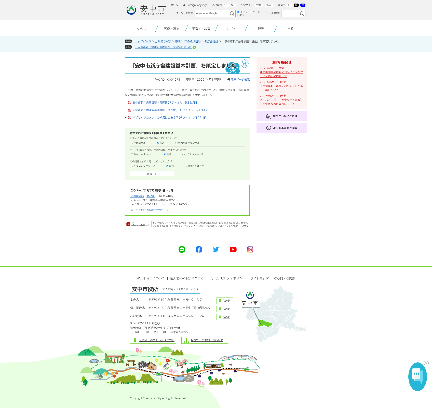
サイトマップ (259, 278)
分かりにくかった (194, 154)
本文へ (174, 5)
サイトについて (151, 278)
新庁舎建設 (211, 41)
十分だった (139, 143)
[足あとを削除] (194, 47)
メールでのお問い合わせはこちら (150, 210)
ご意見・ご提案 (284, 278)
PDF (242, 15)
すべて (243, 12)
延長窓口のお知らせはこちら (156, 340)
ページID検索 (272, 13)
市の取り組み (192, 41)
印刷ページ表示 (240, 79)
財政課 (150, 196)
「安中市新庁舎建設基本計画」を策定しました (163, 47)
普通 (161, 143)
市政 (178, 41)
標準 (258, 5)
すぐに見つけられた (144, 166)
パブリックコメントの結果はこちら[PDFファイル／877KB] (169, 117)
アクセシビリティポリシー (227, 278)
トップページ (143, 41)
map (226, 300)
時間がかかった (196, 166)
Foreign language (197, 5)
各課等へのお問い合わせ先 (207, 340)
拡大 (268, 5)
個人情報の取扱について (187, 278)
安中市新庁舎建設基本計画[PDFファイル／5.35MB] (165, 102)
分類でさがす (163, 41)
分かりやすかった (143, 154)
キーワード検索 (184, 13)
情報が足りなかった (188, 143)
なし (233, 5)
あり (226, 5)
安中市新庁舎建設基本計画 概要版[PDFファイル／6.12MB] (170, 110)
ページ (256, 12)
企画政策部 (137, 196)
